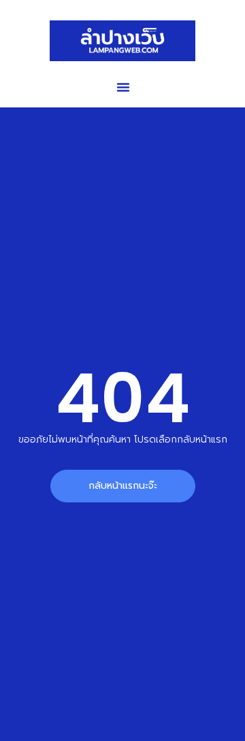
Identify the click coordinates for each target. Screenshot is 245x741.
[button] (123, 87)
